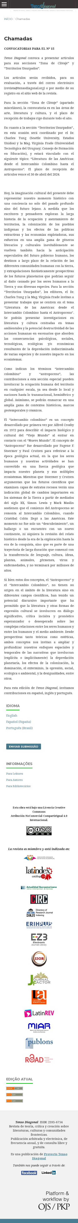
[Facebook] (29, 1174)
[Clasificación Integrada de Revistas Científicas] (39, 903)
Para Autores (14, 780)
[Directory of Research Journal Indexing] (39, 916)
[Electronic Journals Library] (39, 945)
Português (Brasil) (19, 728)
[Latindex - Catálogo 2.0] (39, 880)
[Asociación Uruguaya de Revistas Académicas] (39, 860)
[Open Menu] (4, 4)
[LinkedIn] (49, 1174)
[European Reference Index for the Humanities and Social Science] (39, 928)
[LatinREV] (39, 1017)
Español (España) (18, 722)
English (11, 715)
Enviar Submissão (23, 746)
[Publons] (39, 1048)
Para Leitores (14, 773)
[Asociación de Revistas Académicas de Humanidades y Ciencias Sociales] (39, 1003)
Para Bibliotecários (18, 786)
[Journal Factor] (39, 985)
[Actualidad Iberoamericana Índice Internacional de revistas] (39, 889)
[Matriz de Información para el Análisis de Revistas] (39, 1032)
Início (8, 19)
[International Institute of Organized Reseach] (39, 966)
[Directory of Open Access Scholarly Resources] (39, 1062)
